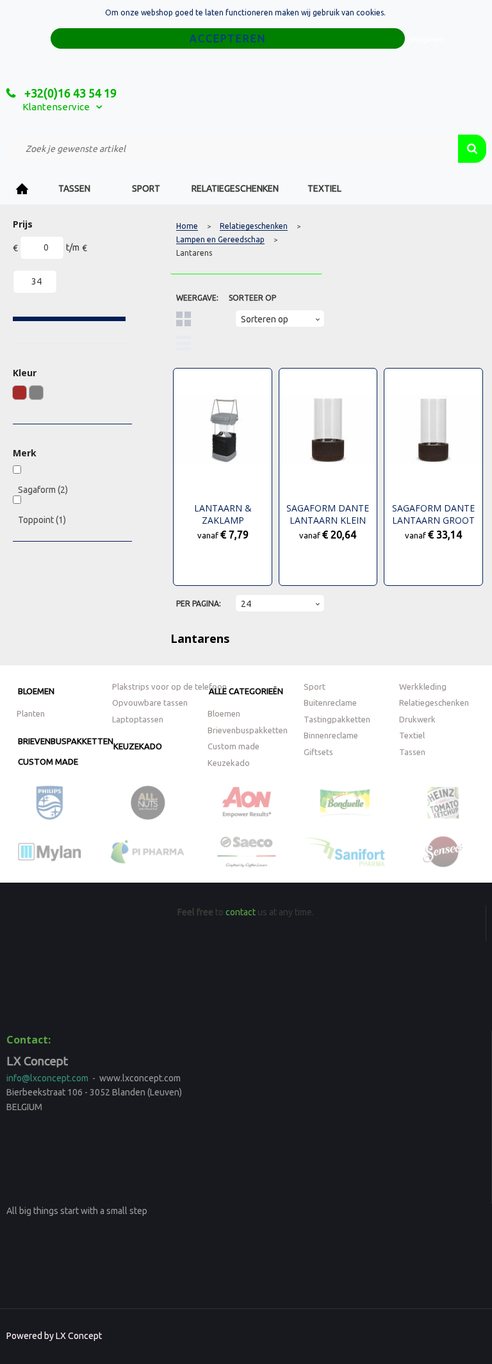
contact (241, 912)
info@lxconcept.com (47, 1078)
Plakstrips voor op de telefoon (169, 686)
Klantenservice (56, 106)
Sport (146, 188)
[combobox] (232, 149)
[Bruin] (19, 392)
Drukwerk (417, 719)
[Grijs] (36, 392)
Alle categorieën (246, 690)
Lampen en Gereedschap (220, 240)
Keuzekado (137, 746)
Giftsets (318, 751)
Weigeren (426, 39)
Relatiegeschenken (235, 188)
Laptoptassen (137, 719)
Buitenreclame (330, 702)
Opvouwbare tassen (150, 702)
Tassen (74, 188)
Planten (31, 713)
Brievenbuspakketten (65, 740)
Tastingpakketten (337, 719)
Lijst (183, 343)
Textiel (324, 188)
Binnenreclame (331, 735)
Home (22, 189)
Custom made (48, 761)
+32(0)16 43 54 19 (69, 93)
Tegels (183, 319)
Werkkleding (423, 686)
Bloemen (36, 690)
